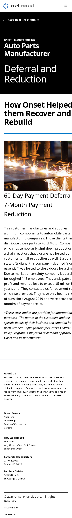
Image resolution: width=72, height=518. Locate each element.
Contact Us (9, 514)
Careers (8, 427)
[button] (66, 6)
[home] (17, 4)
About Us (9, 416)
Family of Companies (15, 424)
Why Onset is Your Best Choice (20, 445)
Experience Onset (13, 448)
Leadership (10, 420)
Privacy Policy (11, 507)
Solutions (9, 441)
